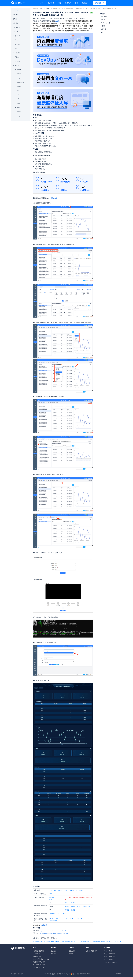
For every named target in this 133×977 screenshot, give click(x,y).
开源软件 (15, 31)
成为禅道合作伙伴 (91, 951)
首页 (40, 8)
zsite (18, 95)
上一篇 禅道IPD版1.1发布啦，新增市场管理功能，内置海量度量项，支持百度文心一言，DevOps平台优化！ (55, 941)
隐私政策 (20, 974)
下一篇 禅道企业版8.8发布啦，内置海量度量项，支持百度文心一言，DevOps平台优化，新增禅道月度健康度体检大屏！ (100, 941)
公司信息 (17, 61)
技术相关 (17, 36)
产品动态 (46, 8)
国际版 (17, 65)
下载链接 (103, 29)
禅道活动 (71, 953)
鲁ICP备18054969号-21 (63, 974)
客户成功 (51, 3)
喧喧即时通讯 (37, 956)
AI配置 (103, 26)
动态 (59, 3)
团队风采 (17, 53)
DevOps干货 (16, 27)
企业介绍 (53, 951)
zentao (19, 69)
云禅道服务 (36, 953)
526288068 (110, 960)
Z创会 (17, 57)
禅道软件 (52, 974)
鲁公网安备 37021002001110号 (81, 974)
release (19, 73)
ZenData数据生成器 (38, 967)
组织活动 (15, 23)
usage (18, 78)
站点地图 (13, 974)
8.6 (118, 974)
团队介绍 (53, 953)
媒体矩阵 (68, 3)
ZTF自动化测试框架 (39, 964)
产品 (42, 3)
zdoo (18, 107)
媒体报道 (15, 14)
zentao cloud (20, 82)
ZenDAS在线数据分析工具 (41, 959)
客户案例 (15, 19)
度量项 (103, 19)
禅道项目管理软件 (38, 951)
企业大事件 (72, 951)
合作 (76, 3)
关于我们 (85, 3)
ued (16, 48)
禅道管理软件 (99, 3)
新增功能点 (104, 16)
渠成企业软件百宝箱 (39, 962)
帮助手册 (103, 32)
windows (17, 44)
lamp (16, 40)
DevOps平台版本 (105, 23)
